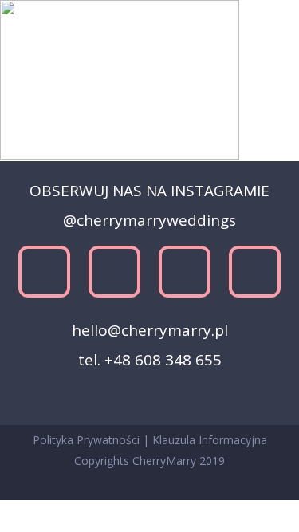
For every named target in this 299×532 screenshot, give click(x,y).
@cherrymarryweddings (149, 220)
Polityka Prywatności (88, 439)
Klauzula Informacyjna (209, 439)
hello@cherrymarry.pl (150, 330)
